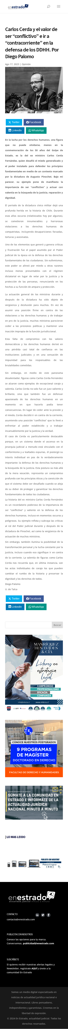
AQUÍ (34, 968)
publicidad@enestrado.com (38, 943)
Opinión (26, 64)
